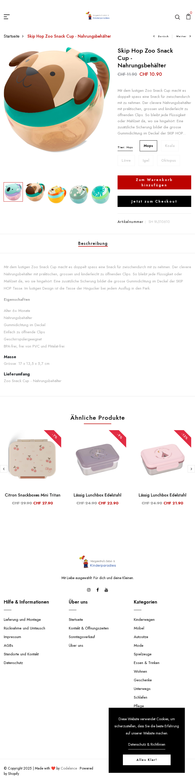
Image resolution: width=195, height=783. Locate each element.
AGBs (8, 645)
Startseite (12, 36)
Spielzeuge (143, 654)
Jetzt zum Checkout (154, 201)
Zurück (163, 36)
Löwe (126, 160)
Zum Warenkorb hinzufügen (154, 182)
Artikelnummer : (132, 221)
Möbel (139, 628)
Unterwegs (142, 688)
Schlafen (140, 697)
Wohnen (140, 671)
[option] (57, 100)
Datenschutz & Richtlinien (146, 744)
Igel (146, 160)
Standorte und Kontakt (21, 654)
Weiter (181, 36)
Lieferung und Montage (22, 619)
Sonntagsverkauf (82, 637)
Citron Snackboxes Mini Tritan (32, 495)
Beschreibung (93, 243)
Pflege (139, 706)
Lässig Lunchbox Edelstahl (97, 495)
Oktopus (168, 160)
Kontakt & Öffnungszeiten (89, 628)
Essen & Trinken (146, 663)
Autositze (141, 637)
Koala (170, 145)
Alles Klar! (146, 760)
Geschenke (143, 680)
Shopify (13, 773)
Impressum (12, 637)
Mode (138, 645)
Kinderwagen (144, 619)
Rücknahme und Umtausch (24, 628)
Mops (148, 145)
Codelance (69, 768)
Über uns (76, 645)
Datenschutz (13, 663)
